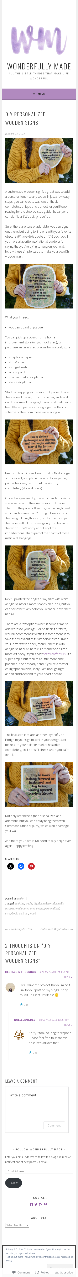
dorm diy (58, 903)
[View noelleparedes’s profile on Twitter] (36, 1204)
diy (35, 903)
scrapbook (11, 913)
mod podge (36, 908)
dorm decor (45, 903)
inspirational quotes (17, 908)
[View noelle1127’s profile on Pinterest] (45, 1204)
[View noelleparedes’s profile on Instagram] (40, 1204)
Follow (14, 1183)
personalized (51, 908)
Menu (41, 94)
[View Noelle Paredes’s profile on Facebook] (31, 1204)
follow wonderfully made (39, 1149)
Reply (67, 976)
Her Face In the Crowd (20, 972)
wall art (23, 913)
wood (33, 913)
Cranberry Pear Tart (21, 929)
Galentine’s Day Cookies (55, 929)
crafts (29, 903)
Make (20, 898)
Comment (54, 1125)
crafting (19, 903)
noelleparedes (24, 1020)
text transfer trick (54, 654)
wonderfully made (39, 66)
